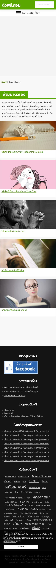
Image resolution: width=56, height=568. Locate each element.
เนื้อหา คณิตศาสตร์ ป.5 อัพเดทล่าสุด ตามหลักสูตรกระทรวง (26, 440)
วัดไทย (31, 505)
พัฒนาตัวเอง (14, 94)
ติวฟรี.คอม (11, 5)
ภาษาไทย (24, 502)
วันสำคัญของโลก (38, 509)
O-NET (34, 481)
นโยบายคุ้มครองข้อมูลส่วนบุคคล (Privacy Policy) (23, 416)
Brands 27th (10, 476)
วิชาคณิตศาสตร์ (28, 513)
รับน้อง (47, 502)
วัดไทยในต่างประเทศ (43, 505)
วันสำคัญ (23, 509)
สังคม (29, 520)
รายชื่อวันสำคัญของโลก (15, 505)
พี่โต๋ (28, 498)
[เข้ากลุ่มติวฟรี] (21, 362)
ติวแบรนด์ (26, 492)
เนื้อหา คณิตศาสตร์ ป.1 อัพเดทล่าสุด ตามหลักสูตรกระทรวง (26, 456)
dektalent (17, 481)
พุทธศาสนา (41, 497)
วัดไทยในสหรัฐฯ (10, 509)
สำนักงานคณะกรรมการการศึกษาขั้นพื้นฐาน (21, 391)
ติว (16, 492)
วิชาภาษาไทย (18, 516)
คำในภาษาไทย (34, 488)
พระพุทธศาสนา (14, 497)
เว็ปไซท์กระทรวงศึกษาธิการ (14, 396)
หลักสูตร (18, 523)
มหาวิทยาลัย (37, 502)
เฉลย (15, 529)
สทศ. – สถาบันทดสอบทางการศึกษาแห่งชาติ (21, 387)
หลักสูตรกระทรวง (34, 523)
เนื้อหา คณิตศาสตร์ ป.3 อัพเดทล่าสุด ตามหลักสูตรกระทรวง (26, 448)
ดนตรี (44, 488)
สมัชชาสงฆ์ (9, 520)
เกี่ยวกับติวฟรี (9, 411)
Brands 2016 (23, 476)
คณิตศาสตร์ (15, 487)
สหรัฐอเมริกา (20, 520)
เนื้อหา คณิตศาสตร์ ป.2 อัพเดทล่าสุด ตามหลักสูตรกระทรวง (26, 452)
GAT (24, 482)
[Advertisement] (28, 44)
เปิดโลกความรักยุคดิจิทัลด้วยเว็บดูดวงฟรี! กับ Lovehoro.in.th (27, 431)
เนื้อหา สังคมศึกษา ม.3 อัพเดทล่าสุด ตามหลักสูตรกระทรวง (26, 461)
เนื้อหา (36, 528)
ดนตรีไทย (8, 492)
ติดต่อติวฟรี (8, 413)
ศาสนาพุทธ (46, 516)
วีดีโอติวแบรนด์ (33, 517)
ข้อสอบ (45, 481)
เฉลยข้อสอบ (24, 528)
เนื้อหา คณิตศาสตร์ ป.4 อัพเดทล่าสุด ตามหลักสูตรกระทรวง (26, 444)
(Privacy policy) (10, 541)
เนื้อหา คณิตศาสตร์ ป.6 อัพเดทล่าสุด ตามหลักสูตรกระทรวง (26, 435)
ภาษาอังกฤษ (11, 502)
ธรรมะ (37, 492)
